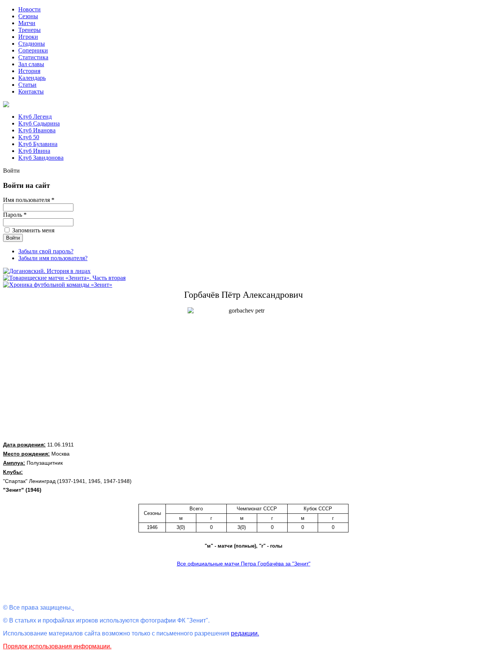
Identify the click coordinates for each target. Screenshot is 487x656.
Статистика (33, 57)
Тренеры (29, 30)
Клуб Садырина (39, 123)
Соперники (33, 50)
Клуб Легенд (35, 116)
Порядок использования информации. (57, 646)
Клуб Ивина (34, 151)
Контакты (31, 91)
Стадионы (31, 43)
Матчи (26, 23)
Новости (29, 9)
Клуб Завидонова (41, 157)
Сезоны (28, 16)
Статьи (27, 84)
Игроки (28, 36)
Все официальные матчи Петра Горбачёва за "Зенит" (243, 564)
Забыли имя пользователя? (53, 258)
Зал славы (31, 64)
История (29, 71)
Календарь (32, 78)
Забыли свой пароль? (45, 251)
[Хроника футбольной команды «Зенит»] (57, 284)
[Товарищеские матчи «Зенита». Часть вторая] (64, 278)
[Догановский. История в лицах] (47, 271)
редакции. (245, 633)
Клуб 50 (28, 137)
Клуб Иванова (37, 130)
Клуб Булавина (37, 144)
